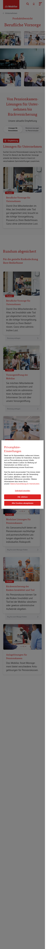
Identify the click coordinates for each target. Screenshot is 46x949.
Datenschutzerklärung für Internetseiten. (25, 484)
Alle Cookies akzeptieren (22, 503)
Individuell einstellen (22, 491)
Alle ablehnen (23, 497)
